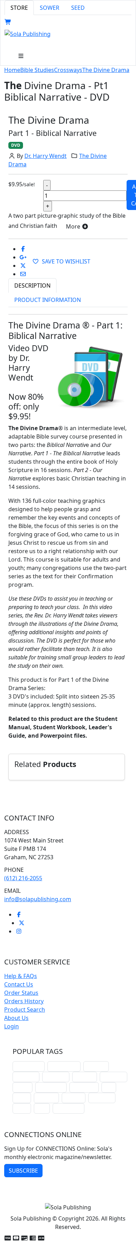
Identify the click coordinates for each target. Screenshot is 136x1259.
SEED (78, 8)
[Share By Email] (23, 274)
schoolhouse (28, 1066)
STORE (19, 8)
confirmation (64, 1066)
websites (84, 1077)
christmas (26, 1077)
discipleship (68, 1108)
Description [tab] (32, 285)
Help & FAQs (20, 976)
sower (22, 1108)
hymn (22, 1098)
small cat (46, 1098)
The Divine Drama (105, 70)
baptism (73, 1098)
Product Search (24, 1009)
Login (11, 1026)
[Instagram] (18, 931)
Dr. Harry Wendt (45, 156)
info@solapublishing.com (37, 899)
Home (12, 70)
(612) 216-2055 (23, 878)
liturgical (96, 1066)
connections (50, 1087)
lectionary (55, 1077)
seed (42, 1108)
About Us (16, 1018)
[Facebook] (18, 914)
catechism (113, 1077)
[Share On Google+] (23, 257)
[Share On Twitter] (23, 265)
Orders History (24, 1001)
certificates (84, 1087)
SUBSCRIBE (23, 1170)
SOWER (49, 8)
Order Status (21, 993)
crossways (101, 1098)
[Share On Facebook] (23, 249)
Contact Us (18, 984)
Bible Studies (37, 70)
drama (22, 1087)
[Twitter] (21, 923)
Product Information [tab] (47, 300)
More (74, 226)
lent (109, 1087)
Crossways (68, 70)
